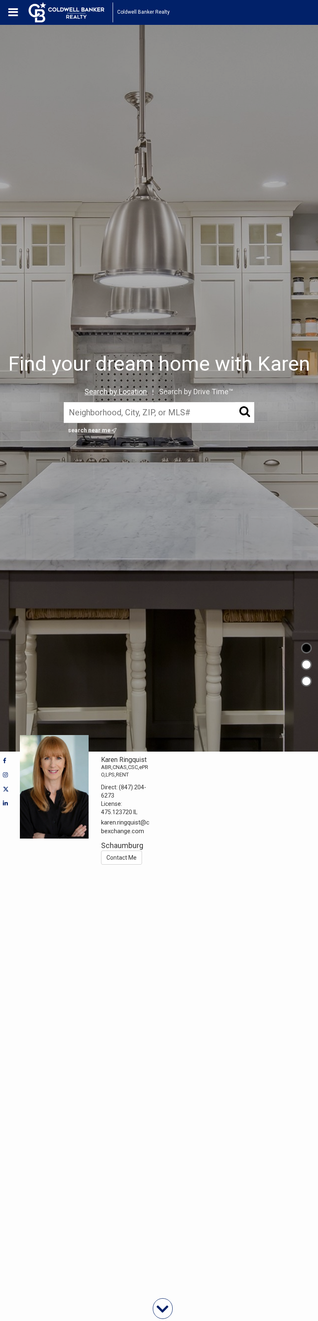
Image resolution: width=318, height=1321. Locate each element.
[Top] (306, 648)
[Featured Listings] (306, 664)
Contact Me (121, 857)
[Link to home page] (71, 12)
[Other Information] (306, 681)
